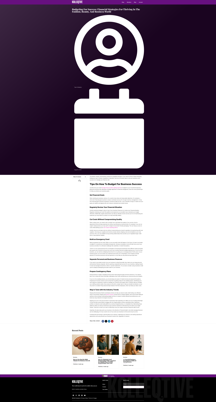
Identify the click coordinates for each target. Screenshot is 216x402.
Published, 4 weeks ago (128, 365)
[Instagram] (76, 395)
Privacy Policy (84, 398)
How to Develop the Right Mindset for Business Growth (81, 360)
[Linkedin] (79, 395)
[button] (85, 176)
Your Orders (105, 389)
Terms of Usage (93, 398)
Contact (104, 386)
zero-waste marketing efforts (110, 227)
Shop (123, 2)
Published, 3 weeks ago (103, 366)
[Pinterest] (82, 395)
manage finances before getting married (111, 187)
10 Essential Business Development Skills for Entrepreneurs (129, 361)
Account (141, 2)
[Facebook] (73, 395)
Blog (135, 2)
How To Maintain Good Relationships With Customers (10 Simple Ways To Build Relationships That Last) (107, 361)
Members (129, 2)
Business (75, 357)
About (103, 384)
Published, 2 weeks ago (78, 364)
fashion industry (110, 294)
